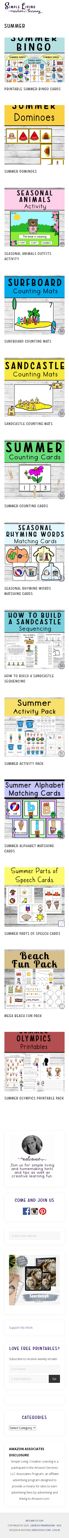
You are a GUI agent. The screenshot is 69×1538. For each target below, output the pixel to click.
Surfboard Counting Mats (28, 341)
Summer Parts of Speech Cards (32, 934)
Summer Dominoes (20, 171)
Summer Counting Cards (26, 506)
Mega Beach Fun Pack (23, 1016)
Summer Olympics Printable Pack (34, 1098)
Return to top (34, 1520)
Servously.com (41, 1530)
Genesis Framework (43, 1525)
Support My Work (21, 1327)
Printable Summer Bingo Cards (32, 89)
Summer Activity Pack (24, 764)
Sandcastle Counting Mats (28, 424)
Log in (56, 1530)
